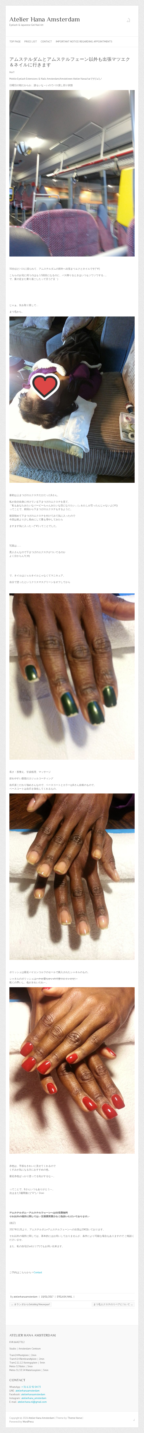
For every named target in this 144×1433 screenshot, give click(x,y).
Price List (30, 41)
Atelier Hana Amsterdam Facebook (125, 19)
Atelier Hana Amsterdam (44, 19)
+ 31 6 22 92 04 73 (31, 1387)
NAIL (69, 1296)
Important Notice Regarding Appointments (84, 41)
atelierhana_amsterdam (33, 1398)
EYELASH (61, 1296)
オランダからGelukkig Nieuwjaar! (30, 1304)
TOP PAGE (15, 41)
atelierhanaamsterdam (26, 1296)
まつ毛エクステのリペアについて (113, 1304)
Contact (46, 41)
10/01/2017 (47, 1296)
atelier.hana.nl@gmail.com (32, 1401)
